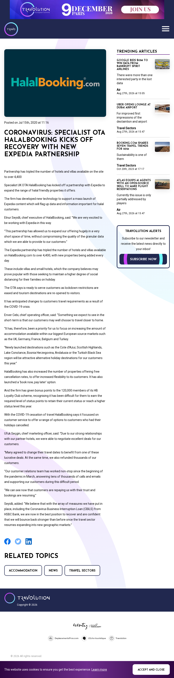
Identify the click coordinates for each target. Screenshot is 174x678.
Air (119, 89)
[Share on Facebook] (7, 544)
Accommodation (23, 570)
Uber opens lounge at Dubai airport (134, 106)
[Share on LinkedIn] (28, 544)
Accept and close (151, 670)
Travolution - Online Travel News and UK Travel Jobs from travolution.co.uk (27, 598)
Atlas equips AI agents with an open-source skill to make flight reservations (134, 185)
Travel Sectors (82, 570)
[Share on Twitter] (18, 544)
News (53, 570)
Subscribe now (143, 259)
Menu (165, 28)
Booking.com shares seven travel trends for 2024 (132, 146)
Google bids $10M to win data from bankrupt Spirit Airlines (132, 65)
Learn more (99, 669)
